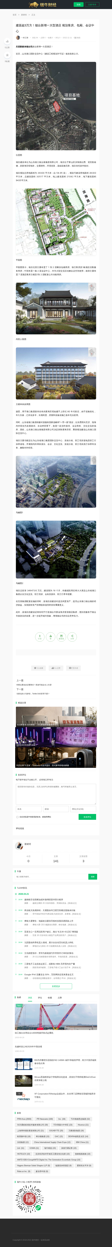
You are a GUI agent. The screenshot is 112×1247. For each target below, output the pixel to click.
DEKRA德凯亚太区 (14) (78, 1136)
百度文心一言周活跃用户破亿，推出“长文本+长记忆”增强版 (51, 932)
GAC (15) (59, 1136)
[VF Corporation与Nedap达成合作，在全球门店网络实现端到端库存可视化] (23, 1098)
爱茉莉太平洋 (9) (84, 1165)
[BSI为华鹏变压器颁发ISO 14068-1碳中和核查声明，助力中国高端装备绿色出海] (23, 1064)
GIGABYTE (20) (56, 1131)
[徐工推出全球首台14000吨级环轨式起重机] (56, 1017)
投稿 (78, 4)
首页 (14, 15)
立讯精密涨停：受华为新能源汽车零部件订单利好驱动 (48, 953)
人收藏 (40, 668)
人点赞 (57, 668)
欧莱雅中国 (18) (23, 1136)
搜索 (92, 877)
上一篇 (19, 680)
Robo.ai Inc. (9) (23, 1171)
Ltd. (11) (20, 1148)
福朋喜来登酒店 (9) (63, 1165)
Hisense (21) (83, 1125)
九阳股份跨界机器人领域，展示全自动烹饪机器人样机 (48, 942)
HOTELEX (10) (23, 1154)
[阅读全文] (72, 903)
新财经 (24, 15)
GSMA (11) (34, 1148)
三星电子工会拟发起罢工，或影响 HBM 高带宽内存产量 (49, 964)
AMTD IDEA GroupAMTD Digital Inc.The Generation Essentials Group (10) (48, 1160)
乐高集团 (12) (23, 1142)
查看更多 (56, 986)
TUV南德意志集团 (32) (80, 1119)
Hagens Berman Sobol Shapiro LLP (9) (33, 1165)
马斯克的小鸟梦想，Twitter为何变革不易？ (33, 694)
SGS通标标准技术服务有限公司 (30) (32, 1125)
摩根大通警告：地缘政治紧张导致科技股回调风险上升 (48, 921)
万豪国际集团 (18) (76, 1131)
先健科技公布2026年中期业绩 (28, 1046)
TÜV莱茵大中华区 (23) (62, 1125)
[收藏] (7, 55)
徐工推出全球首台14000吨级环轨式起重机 (34, 1033)
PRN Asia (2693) (24, 1119)
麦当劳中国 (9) (42, 1171)
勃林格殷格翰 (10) (82, 1154)
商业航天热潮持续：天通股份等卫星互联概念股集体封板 (49, 910)
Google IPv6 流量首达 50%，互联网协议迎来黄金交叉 (49, 974)
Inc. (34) (61, 1119)
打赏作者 (74, 668)
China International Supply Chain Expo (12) (52, 1142)
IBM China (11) (82, 1142)
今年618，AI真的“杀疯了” (27, 745)
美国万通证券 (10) (68, 1148)
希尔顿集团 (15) (42, 1136)
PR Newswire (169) (45, 1119)
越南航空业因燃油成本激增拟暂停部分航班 (43, 899)
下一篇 (19, 689)
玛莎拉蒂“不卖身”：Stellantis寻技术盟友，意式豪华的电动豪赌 (42, 765)
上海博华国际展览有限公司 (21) (30, 1131)
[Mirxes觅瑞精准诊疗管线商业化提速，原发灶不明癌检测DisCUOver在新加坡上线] (23, 1081)
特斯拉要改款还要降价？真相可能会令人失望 (33, 685)
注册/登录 (92, 4)
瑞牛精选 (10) (50, 1148)
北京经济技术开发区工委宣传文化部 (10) (52, 1154)
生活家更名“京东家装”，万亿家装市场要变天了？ (37, 725)
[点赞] (7, 41)
